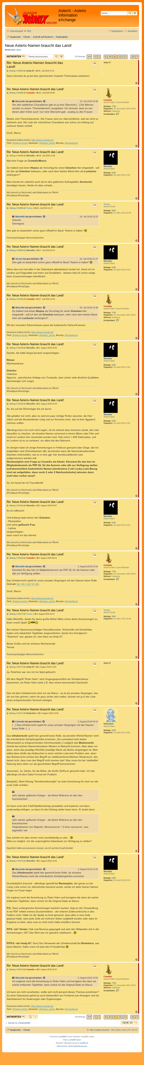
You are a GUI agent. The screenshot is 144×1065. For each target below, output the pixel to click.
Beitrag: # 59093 (16, 93)
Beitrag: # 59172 (16, 614)
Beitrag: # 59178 (16, 969)
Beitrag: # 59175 (16, 713)
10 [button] (110, 56)
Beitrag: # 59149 (16, 348)
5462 (114, 173)
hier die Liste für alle (28, 584)
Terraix (107, 204)
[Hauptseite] (32, 16)
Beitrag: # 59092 (16, 71)
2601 (114, 210)
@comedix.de (71, 143)
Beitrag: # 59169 (16, 558)
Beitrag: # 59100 (16, 299)
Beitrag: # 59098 (16, 208)
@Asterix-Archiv (20, 143)
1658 (114, 730)
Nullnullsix (108, 724)
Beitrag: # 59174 (16, 667)
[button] (89, 57)
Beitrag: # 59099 (16, 250)
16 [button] (133, 56)
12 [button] (120, 56)
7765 (114, 106)
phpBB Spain (75, 1040)
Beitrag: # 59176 (16, 861)
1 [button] (99, 56)
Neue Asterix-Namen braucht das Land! (38, 45)
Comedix (108, 100)
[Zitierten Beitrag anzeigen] (44, 101)
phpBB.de (84, 1043)
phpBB (63, 1037)
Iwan (19, 50)
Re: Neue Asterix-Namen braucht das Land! (35, 64)
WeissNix (108, 166)
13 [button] (125, 56)
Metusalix (20, 101)
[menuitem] (27, 31)
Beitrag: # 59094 (16, 156)
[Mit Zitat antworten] (94, 63)
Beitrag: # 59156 (16, 404)
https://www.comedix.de (42, 140)
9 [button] (105, 56)
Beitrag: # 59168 (16, 505)
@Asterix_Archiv (47, 143)
